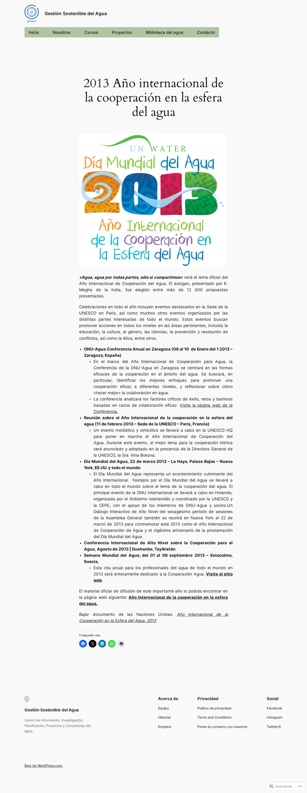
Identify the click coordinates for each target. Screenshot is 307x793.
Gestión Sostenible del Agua (76, 13)
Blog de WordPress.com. (43, 765)
